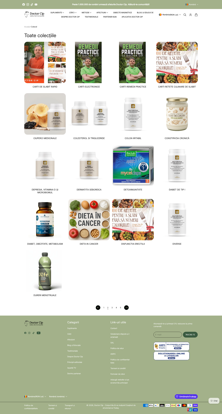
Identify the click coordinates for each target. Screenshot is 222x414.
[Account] (190, 14)
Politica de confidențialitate (31, 407)
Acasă (27, 27)
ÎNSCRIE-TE (190, 335)
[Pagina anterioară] (98, 307)
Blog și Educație (145, 12)
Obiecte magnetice (122, 12)
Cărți (69, 334)
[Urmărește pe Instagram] (29, 333)
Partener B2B (110, 17)
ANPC (113, 354)
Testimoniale (91, 17)
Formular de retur (117, 374)
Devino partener (74, 373)
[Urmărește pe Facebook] (25, 333)
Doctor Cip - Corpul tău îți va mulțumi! (110, 405)
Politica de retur (117, 348)
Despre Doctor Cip (70, 17)
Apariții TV (71, 368)
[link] (45, 66)
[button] (192, 4)
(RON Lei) (36, 396)
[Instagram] (27, 4)
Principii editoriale (74, 362)
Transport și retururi (70, 407)
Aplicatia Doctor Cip (132, 17)
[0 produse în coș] (196, 14)
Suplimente (72, 328)
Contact (113, 328)
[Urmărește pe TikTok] (33, 333)
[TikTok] (32, 4)
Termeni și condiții (52, 407)
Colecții (34, 27)
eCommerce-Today (111, 408)
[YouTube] (36, 4)
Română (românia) (57, 396)
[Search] (184, 14)
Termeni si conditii (118, 368)
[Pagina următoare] (126, 307)
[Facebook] (23, 4)
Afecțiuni (71, 339)
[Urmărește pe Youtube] (38, 333)
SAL (112, 343)
